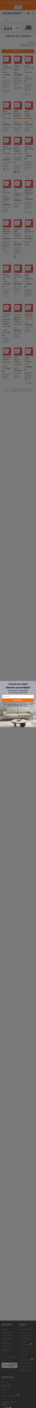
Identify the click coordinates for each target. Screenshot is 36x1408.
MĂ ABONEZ (18, 700)
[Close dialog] (34, 682)
